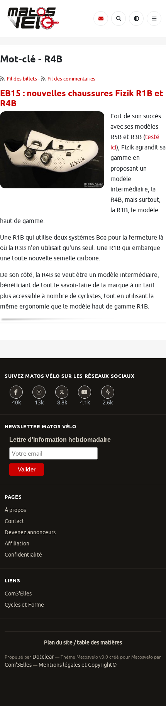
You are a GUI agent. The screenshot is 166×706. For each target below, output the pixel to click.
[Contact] (100, 18)
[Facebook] (16, 392)
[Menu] (154, 18)
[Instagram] (39, 392)
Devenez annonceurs (30, 532)
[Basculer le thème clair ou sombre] (136, 18)
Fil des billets (22, 78)
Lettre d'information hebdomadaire (60, 439)
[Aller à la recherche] (118, 18)
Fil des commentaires (71, 78)
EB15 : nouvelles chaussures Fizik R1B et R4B (81, 99)
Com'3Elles (18, 665)
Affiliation (17, 543)
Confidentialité (23, 555)
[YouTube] (84, 392)
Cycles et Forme (24, 605)
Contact (14, 521)
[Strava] (107, 392)
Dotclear (43, 657)
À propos (15, 510)
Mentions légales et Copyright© (78, 665)
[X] (61, 392)
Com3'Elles (18, 593)
